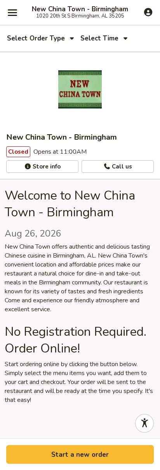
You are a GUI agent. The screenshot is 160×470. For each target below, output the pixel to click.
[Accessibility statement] (144, 423)
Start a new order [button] (80, 454)
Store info (46, 166)
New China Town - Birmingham (80, 9)
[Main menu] (12, 12)
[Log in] (148, 12)
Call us (121, 166)
